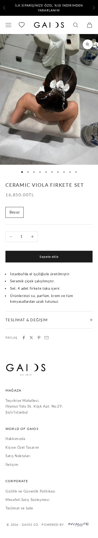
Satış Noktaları (17, 456)
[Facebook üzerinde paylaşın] (24, 337)
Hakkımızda (15, 438)
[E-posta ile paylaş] (46, 337)
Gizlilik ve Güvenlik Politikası (30, 491)
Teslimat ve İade (19, 508)
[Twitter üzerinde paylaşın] (31, 337)
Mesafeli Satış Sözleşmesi (27, 499)
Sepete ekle (49, 257)
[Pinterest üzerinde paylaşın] (39, 337)
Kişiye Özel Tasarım (22, 447)
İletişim (11, 464)
